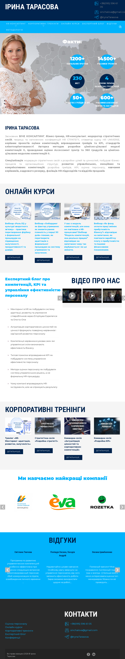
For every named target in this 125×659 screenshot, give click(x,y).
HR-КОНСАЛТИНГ (16, 24)
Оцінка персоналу (16, 623)
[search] (120, 27)
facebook (88, 654)
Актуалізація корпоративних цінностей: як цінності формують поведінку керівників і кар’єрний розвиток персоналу (34, 330)
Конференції (12, 637)
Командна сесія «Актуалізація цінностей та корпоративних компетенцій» (73, 444)
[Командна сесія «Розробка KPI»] (107, 433)
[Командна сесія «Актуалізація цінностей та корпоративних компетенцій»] (77, 433)
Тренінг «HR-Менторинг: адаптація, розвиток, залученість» (18, 441)
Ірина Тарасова (31, 6)
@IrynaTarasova (109, 17)
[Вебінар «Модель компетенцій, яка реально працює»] (77, 212)
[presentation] (60, 298)
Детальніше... (14, 257)
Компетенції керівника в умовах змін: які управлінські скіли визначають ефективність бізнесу (33, 344)
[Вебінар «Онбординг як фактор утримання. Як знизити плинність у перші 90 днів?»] (48, 212)
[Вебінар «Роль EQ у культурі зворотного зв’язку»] (18, 212)
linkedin (94, 654)
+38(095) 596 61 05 (81, 623)
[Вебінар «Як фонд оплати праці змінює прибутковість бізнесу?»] (107, 212)
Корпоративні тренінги (19, 630)
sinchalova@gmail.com (84, 630)
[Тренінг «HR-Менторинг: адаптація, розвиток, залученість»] (18, 433)
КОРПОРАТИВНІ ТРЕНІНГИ (43, 24)
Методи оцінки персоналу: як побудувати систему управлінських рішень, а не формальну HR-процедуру (33, 373)
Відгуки (112, 24)
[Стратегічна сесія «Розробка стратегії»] (48, 433)
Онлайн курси (13, 627)
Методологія (14, 30)
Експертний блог (93, 24)
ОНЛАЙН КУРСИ (70, 24)
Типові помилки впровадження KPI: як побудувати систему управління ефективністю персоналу (32, 358)
